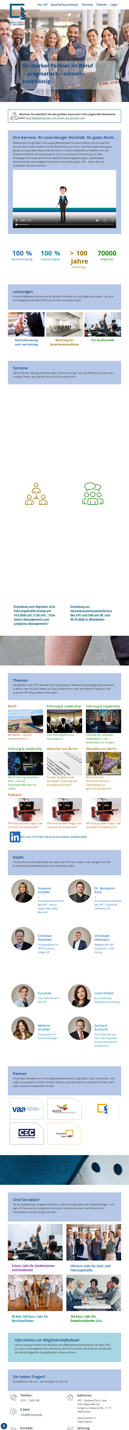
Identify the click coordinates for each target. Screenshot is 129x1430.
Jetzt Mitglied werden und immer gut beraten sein (55, 118)
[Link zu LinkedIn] (16, 836)
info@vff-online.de (31, 1414)
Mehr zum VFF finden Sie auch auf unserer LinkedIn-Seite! (53, 836)
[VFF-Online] (17, 13)
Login (114, 4)
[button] (117, 327)
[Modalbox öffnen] (27, 1109)
